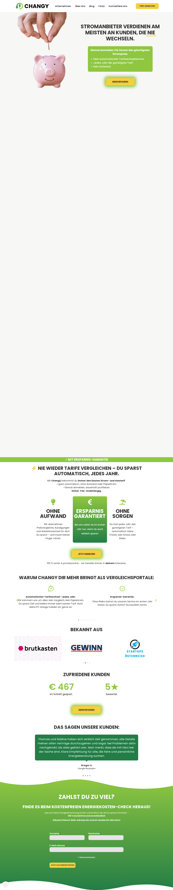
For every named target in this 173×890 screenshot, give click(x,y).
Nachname (94, 833)
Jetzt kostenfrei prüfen (62, 865)
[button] (17, 600)
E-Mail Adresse (58, 845)
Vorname (55, 833)
